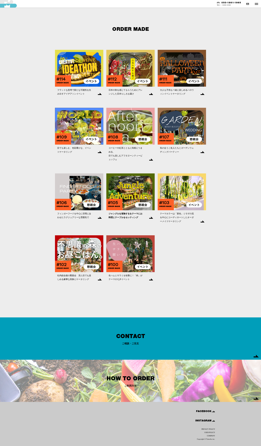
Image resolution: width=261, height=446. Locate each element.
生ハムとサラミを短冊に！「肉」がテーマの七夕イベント (125, 277)
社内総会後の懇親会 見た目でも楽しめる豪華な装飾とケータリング (74, 277)
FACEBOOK (204, 411)
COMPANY (211, 436)
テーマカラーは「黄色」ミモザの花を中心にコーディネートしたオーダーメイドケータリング (177, 217)
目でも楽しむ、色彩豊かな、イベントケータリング (74, 150)
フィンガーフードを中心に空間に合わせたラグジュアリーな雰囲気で (74, 216)
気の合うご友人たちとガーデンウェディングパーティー (177, 150)
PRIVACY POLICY (208, 429)
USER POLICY (209, 432)
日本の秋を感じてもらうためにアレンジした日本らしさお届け (125, 92)
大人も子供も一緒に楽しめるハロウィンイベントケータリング (177, 92)
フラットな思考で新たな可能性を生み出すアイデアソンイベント (74, 92)
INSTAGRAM (203, 420)
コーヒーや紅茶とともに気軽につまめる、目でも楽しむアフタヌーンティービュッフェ (125, 154)
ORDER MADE (62, 83)
